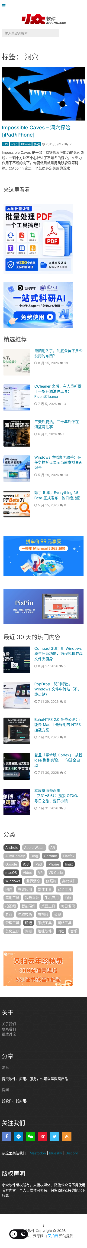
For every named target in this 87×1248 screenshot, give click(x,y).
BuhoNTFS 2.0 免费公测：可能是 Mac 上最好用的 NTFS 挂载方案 (58, 724)
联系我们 (9, 1029)
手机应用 (52, 897)
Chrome (50, 856)
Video (27, 872)
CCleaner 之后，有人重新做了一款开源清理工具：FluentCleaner (57, 391)
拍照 (67, 897)
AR (52, 847)
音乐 (73, 931)
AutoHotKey (15, 856)
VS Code (55, 872)
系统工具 (45, 923)
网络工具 (64, 923)
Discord (71, 1153)
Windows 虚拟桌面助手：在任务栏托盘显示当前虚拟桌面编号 (58, 462)
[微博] (42, 1136)
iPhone (25, 144)
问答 (61, 931)
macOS (11, 872)
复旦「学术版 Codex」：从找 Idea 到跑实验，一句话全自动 (58, 760)
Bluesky (55, 1153)
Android (11, 847)
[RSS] (66, 1136)
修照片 (51, 881)
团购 (8, 889)
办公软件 (69, 881)
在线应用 (25, 889)
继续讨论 (9, 1034)
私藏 (57, 914)
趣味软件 (45, 931)
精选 (28, 923)
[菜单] (5, 6)
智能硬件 (28, 906)
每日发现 (68, 906)
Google (11, 864)
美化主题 (12, 931)
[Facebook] (6, 1136)
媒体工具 (45, 889)
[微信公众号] (30, 1136)
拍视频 (10, 906)
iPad (14, 144)
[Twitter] (54, 1136)
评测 (28, 931)
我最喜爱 (32, 897)
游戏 (36, 144)
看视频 (43, 914)
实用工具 (12, 897)
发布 (5, 1067)
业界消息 (33, 881)
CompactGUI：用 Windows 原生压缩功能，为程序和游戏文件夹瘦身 (58, 653)
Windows (12, 881)
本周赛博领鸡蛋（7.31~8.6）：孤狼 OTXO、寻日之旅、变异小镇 (57, 795)
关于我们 (9, 1024)
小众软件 (28, 1230)
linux (69, 864)
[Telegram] (18, 1136)
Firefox (68, 856)
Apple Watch (34, 847)
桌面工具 (48, 906)
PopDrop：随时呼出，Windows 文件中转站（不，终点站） (57, 689)
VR (40, 872)
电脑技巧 (25, 914)
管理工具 (12, 923)
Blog (34, 856)
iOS (5, 144)
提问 (5, 1090)
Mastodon (38, 1153)
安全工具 (64, 889)
